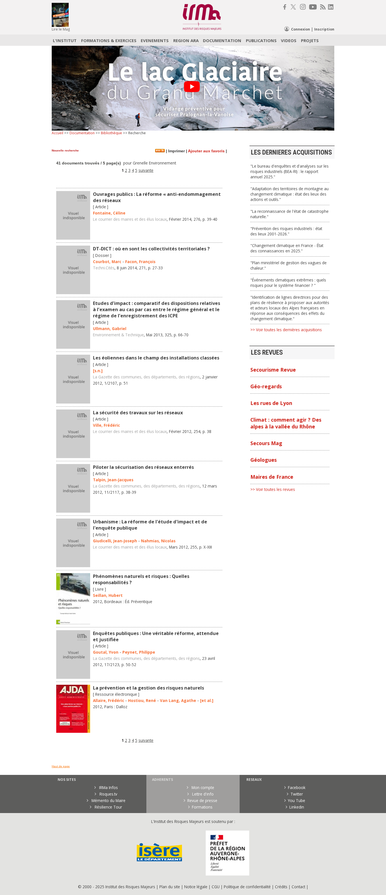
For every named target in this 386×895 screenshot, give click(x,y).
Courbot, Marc (107, 261)
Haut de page (61, 766)
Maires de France (271, 476)
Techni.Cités (103, 267)
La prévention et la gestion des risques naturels (148, 688)
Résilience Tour (108, 807)
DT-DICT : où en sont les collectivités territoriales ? (151, 249)
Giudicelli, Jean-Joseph (115, 540)
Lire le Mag (61, 29)
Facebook (296, 787)
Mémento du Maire (107, 800)
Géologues (263, 459)
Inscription (324, 29)
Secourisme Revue (273, 369)
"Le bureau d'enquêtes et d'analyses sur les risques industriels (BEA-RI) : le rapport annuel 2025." (289, 171)
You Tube (296, 800)
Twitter (296, 794)
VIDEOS (288, 40)
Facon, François (140, 261)
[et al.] (206, 700)
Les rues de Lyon (271, 403)
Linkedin (296, 807)
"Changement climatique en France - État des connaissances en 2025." (286, 248)
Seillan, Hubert (108, 595)
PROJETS (310, 40)
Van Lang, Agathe (178, 700)
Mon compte (202, 787)
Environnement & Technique (118, 334)
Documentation (82, 133)
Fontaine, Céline (109, 213)
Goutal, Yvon (105, 652)
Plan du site (169, 886)
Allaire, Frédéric (108, 700)
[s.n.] (98, 370)
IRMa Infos (108, 787)
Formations (202, 807)
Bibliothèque (111, 133)
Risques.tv (107, 794)
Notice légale (195, 886)
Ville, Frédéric (106, 425)
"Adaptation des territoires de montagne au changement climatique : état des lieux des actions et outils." (289, 194)
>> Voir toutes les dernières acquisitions (286, 329)
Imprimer (176, 151)
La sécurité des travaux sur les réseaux (138, 412)
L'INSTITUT (65, 40)
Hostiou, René (142, 700)
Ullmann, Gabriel (109, 328)
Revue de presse (202, 800)
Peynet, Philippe (138, 652)
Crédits (281, 886)
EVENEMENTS (155, 40)
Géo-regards (266, 386)
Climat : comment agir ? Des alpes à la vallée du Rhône (285, 423)
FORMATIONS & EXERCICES (108, 40)
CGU (216, 886)
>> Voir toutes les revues (272, 489)
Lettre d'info (202, 794)
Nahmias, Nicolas (158, 540)
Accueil (57, 133)
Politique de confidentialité (247, 886)
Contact (299, 886)
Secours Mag (266, 443)
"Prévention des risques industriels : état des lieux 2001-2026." (286, 231)
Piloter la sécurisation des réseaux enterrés (143, 467)
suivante (145, 170)
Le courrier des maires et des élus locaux (130, 219)
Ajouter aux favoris (206, 151)
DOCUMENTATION (222, 40)
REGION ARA (186, 40)
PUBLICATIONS (261, 40)
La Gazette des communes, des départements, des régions (146, 377)
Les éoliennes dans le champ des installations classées (156, 358)
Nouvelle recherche (65, 150)
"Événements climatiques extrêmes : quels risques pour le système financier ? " (288, 282)
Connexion (300, 29)
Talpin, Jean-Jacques (113, 479)
